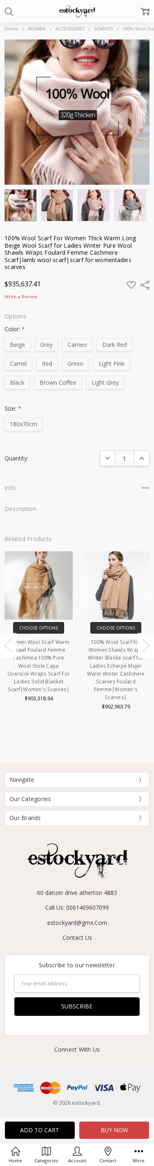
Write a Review (21, 297)
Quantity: (16, 458)
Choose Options (38, 628)
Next (146, 645)
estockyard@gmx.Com (77, 923)
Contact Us (77, 937)
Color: (15, 329)
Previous (8, 645)
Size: (13, 408)
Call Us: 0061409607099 (77, 907)
